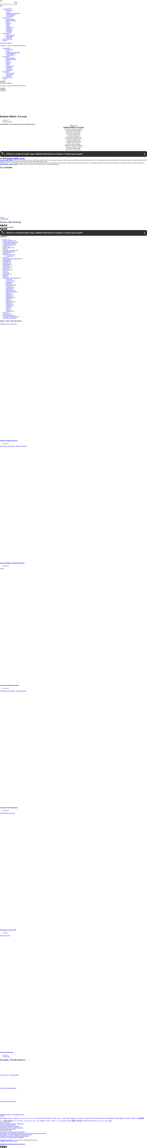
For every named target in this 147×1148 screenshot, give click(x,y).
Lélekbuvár (9, 75)
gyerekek (72, 1118)
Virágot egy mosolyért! (8, 318)
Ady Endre (3, 1118)
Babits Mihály (47, 1118)
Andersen (15, 1118)
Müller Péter (135, 1118)
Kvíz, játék (5, 261)
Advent (8, 279)
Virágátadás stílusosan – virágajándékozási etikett (12, 1114)
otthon (1, 1120)
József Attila (90, 1118)
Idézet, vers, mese (10, 73)
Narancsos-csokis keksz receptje (8, 1129)
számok (59, 1120)
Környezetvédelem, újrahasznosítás (11, 258)
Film (4, 249)
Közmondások (9, 74)
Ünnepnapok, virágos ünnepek (10, 278)
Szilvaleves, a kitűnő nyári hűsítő (8, 1125)
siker (25, 1120)
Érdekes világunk (7, 247)
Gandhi (67, 1118)
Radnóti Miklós (4, 218)
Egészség (5, 246)
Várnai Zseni (86, 1120)
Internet (5, 257)
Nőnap (7, 64)
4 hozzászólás (6, 1056)
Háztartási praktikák (8, 251)
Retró (4, 271)
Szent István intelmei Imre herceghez (9, 685)
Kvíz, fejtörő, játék (7, 77)
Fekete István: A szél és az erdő (8, 930)
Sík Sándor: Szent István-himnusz (9, 807)
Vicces (7, 51)
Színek (4, 275)
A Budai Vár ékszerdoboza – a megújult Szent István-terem (14, 1136)
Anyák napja (9, 280)
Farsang (8, 286)
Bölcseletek (6, 71)
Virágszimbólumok (10, 53)
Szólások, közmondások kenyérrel (9, 440)
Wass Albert (94, 1120)
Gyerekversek (9, 256)
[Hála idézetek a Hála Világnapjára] (5, 1086)
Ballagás (8, 283)
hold (77, 1118)
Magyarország (6, 264)
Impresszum (16, 1144)
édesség (106, 1120)
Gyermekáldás (9, 287)
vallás (68, 1120)
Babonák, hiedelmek (8, 240)
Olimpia (5, 268)
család (63, 1118)
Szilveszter (8, 304)
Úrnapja (8, 309)
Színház (5, 276)
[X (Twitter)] (3, 225)
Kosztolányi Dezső (99, 1118)
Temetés (8, 307)
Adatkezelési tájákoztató (6, 1144)
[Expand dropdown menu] (10, 48)
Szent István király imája (6, 1052)
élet (110, 1120)
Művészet (5, 265)
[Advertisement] (73, 102)
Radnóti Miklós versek (16, 158)
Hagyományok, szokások (9, 250)
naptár (141, 1118)
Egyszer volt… (9, 49)
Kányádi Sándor (109, 1118)
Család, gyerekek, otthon (9, 242)
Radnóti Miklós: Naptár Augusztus (9, 164)
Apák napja (9, 282)
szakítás (34, 1120)
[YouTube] (5, 1147)
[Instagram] (3, 1147)
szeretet (53, 1120)
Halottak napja (9, 290)
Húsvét (8, 60)
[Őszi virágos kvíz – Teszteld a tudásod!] (5, 1073)
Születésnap (9, 67)
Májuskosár (9, 296)
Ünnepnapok (6, 56)
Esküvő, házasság (10, 58)
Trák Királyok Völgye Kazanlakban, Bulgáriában (12, 1137)
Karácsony (8, 62)
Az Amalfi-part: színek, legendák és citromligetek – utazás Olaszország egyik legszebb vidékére (23, 1133)
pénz (14, 1120)
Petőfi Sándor (8, 1120)
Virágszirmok (6, 48)
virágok (79, 1120)
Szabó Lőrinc (29, 1120)
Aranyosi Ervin (38, 1118)
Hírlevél (5, 78)
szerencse (48, 1120)
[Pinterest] (5, 225)
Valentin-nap (9, 69)
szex (56, 1120)
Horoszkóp (5, 253)
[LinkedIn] (6, 225)
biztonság (59, 1118)
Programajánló (6, 269)
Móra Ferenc (127, 1118)
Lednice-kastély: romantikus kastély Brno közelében (12, 1132)
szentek (37, 1120)
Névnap (8, 63)
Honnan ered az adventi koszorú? (8, 1101)
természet (64, 1120)
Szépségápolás (6, 273)
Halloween (8, 289)
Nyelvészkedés (6, 267)
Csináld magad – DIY (8, 243)
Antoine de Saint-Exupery (23, 1118)
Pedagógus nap (9, 66)
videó (73, 1120)
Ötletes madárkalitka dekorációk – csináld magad (12, 1123)
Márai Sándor (119, 1118)
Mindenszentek (9, 297)
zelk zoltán (100, 1120)
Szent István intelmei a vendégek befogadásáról (12, 563)
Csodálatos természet (8, 244)
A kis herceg (10, 1118)
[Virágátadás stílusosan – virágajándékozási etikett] (5, 1113)
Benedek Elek (54, 1118)
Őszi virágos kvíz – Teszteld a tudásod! (9, 1075)
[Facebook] (1, 225)
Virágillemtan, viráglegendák (13, 52)
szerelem (42, 1120)
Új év (7, 308)
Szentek (5, 272)
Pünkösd (8, 302)
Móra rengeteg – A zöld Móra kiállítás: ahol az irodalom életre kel (16, 1134)
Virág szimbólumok (8, 315)
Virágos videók (9, 55)
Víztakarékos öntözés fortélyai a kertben (9, 1126)
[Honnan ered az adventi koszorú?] (5, 1100)
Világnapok (9, 70)
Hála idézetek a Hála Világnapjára (8, 1088)
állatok (103, 1120)
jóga (85, 1118)
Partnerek (22, 1144)
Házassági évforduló (11, 59)
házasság (81, 1118)
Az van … (5, 239)
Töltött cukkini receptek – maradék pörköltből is (11, 1127)
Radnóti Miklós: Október (6, 160)
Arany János (31, 1118)
